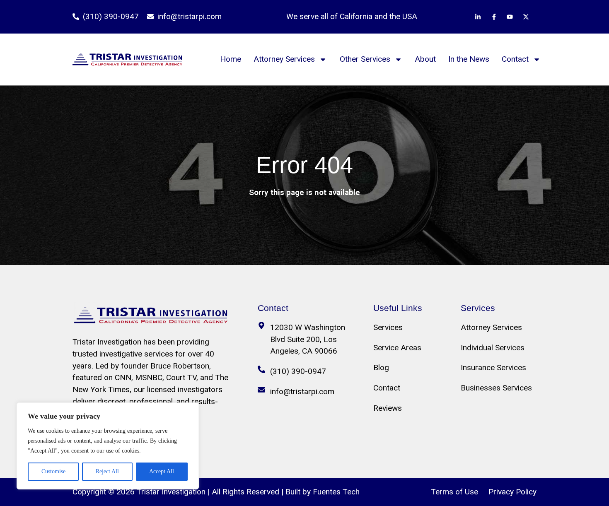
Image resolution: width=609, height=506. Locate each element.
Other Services (365, 59)
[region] (108, 445)
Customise (53, 471)
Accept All (161, 471)
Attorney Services (284, 59)
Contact (515, 59)
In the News (468, 59)
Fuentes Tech (336, 491)
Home (230, 59)
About (425, 59)
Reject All (107, 471)
